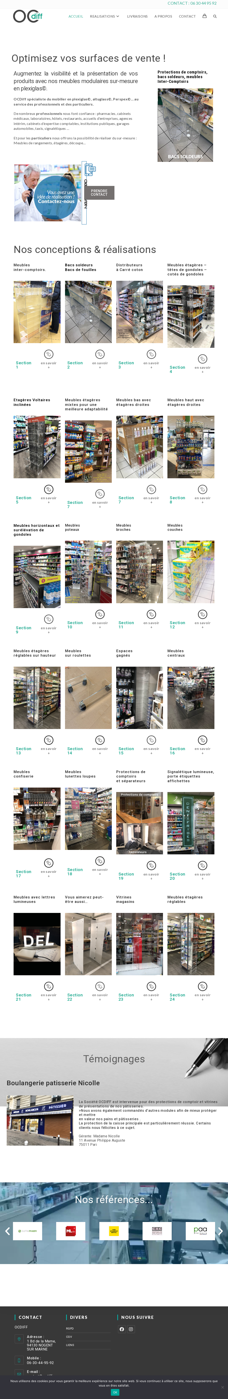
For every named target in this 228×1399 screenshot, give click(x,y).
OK (115, 1392)
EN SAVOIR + (49, 365)
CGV (69, 1336)
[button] (7, 1231)
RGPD (70, 1328)
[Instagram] (131, 1329)
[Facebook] (122, 1329)
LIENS (70, 1345)
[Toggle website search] (215, 16)
